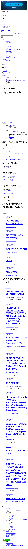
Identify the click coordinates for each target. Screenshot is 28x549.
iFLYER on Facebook (10, 533)
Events (4, 39)
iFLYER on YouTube (10, 535)
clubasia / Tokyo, (11, 241)
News (4, 59)
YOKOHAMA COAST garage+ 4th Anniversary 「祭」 (16, 340)
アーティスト (6, 72)
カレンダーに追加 (7, 122)
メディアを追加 (7, 190)
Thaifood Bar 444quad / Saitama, (14, 297)
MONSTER (11, 272)
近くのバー (11, 137)
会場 (4, 75)
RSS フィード (9, 536)
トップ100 (8, 56)
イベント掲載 (9, 52)
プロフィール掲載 (10, 57)
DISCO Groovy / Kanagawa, (14, 386)
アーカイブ (8, 60)
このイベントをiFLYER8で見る (14, 4)
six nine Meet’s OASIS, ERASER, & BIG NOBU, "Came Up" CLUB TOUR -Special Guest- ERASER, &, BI (16, 430)
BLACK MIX (12, 383)
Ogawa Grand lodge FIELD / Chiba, (15, 501)
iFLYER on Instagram (10, 534)
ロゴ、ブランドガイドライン (16, 529)
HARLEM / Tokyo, (11, 275)
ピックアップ (9, 45)
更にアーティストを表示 (9, 176)
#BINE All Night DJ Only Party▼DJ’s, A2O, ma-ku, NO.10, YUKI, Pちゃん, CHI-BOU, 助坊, (16, 363)
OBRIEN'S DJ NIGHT (16, 249)
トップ (5, 71)
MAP (10, 133)
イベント (5, 21)
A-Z (7, 55)
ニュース (11, 516)
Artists (4, 53)
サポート (11, 525)
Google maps (11, 138)
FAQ (10, 523)
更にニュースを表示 (8, 193)
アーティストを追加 (8, 180)
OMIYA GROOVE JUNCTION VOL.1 (15, 292)
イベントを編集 (12, 125)
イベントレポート (10, 46)
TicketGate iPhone (10, 544)
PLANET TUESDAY (15, 450)
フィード (5, 73)
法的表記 (11, 526)
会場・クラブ (9, 48)
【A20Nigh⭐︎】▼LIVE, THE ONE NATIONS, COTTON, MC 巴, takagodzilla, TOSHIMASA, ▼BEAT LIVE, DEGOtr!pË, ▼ (16, 316)
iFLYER (8, 508)
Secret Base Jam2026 (15, 498)
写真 (4, 24)
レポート (8, 61)
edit (9, 26)
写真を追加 (6, 167)
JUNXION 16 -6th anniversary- (14, 236)
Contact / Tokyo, (11, 227)
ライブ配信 (8, 42)
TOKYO (13, 133)
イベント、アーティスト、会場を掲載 (18, 519)
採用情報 (11, 527)
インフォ (11, 522)
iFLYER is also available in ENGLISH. (11, 33)
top (1, 547)
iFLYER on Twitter (10, 531)
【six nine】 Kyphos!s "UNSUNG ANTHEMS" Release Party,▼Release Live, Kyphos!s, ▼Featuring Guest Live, (16, 403)
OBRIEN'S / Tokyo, (12, 252)
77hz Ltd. (18, 510)
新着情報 (14, 7)
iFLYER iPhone (9, 543)
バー (4, 22)
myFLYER (5, 26)
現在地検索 (8, 51)
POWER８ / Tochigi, (12, 263)
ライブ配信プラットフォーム (13, 49)
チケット (8, 44)
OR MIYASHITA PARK (14, 131)
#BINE (9, 260)
